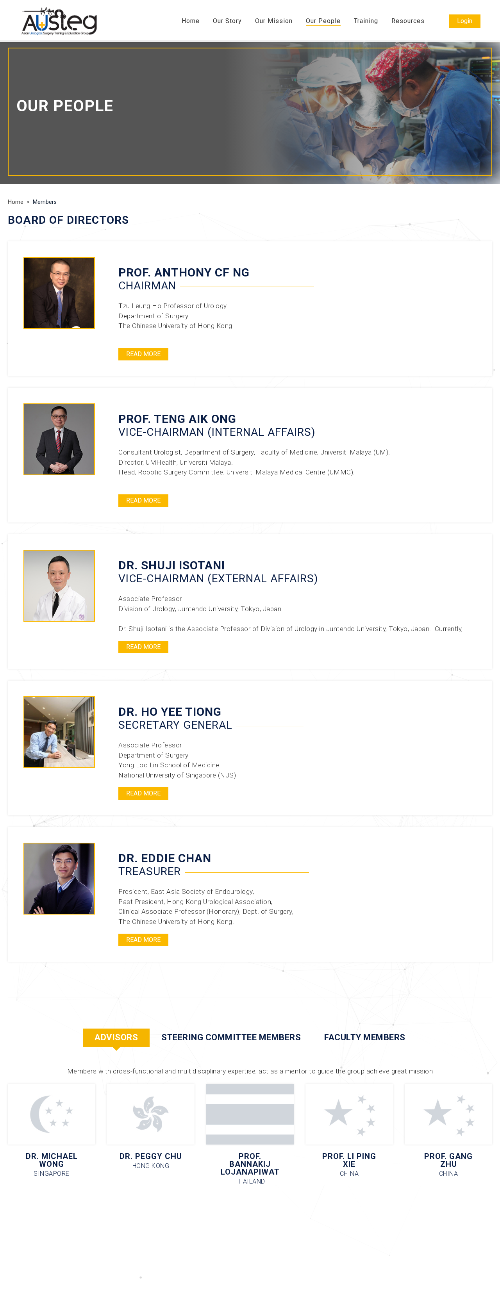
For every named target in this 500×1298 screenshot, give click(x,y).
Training (366, 21)
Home (191, 21)
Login (464, 21)
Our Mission (274, 21)
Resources (408, 21)
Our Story (227, 21)
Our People (323, 21)
